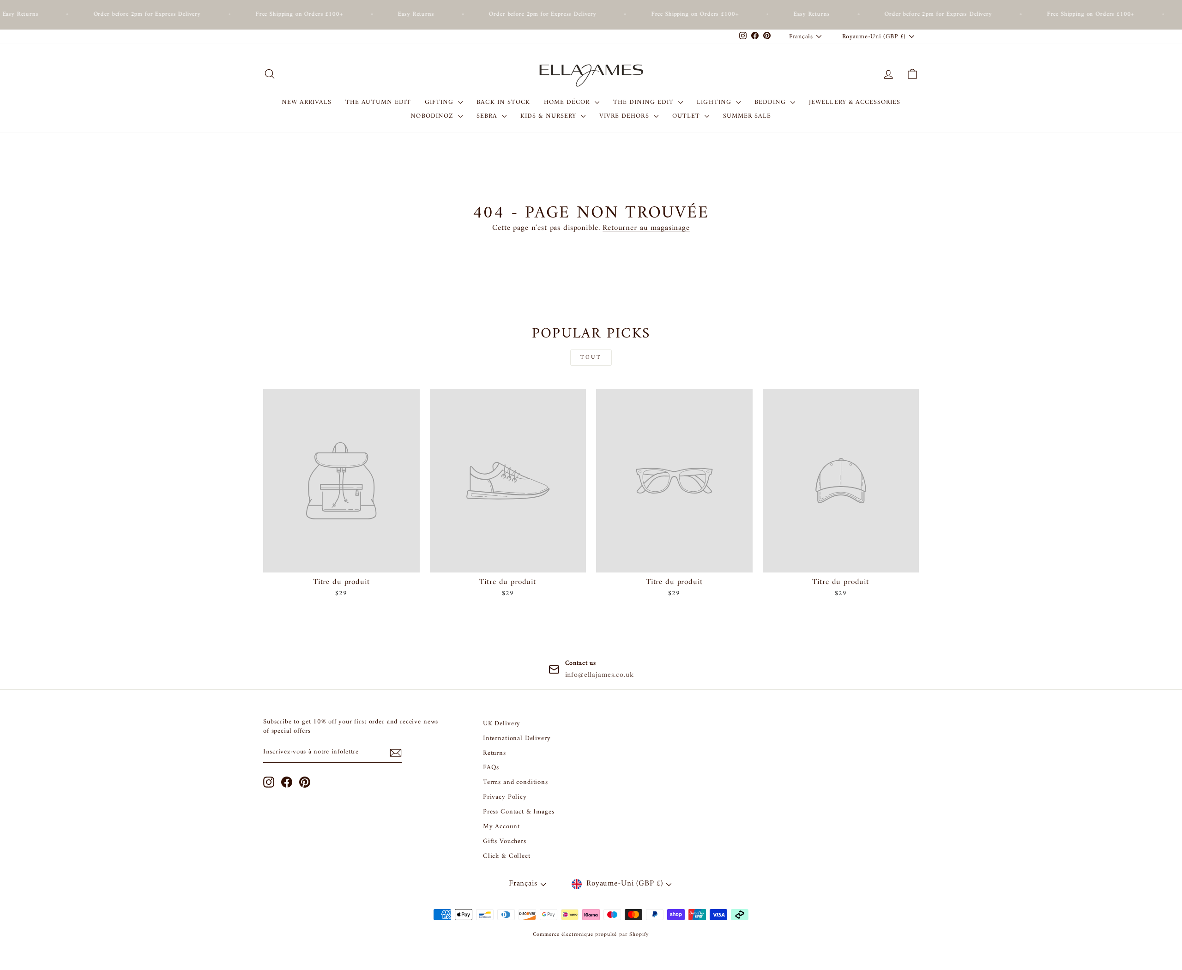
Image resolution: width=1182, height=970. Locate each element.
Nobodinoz (433, 116)
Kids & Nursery (549, 116)
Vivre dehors (625, 116)
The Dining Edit (644, 102)
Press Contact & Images (519, 812)
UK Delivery (501, 723)
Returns (494, 753)
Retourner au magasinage (646, 228)
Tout (590, 357)
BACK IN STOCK (503, 102)
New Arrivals (307, 102)
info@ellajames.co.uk (599, 675)
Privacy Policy (505, 797)
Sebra (488, 116)
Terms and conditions (515, 782)
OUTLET (687, 116)
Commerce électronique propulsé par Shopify (591, 935)
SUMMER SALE (747, 116)
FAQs (491, 767)
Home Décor (568, 102)
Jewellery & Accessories (854, 102)
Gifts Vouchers (504, 841)
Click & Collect (507, 856)
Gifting (440, 102)
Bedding (771, 102)
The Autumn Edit (378, 102)
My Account (501, 826)
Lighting (715, 102)
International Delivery (517, 738)
